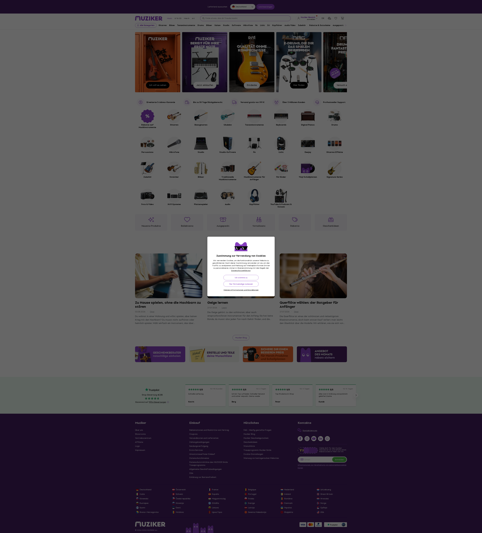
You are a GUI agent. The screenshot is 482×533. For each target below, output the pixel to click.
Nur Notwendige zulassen (241, 284)
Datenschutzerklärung (240, 270)
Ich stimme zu (241, 277)
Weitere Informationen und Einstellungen (241, 290)
